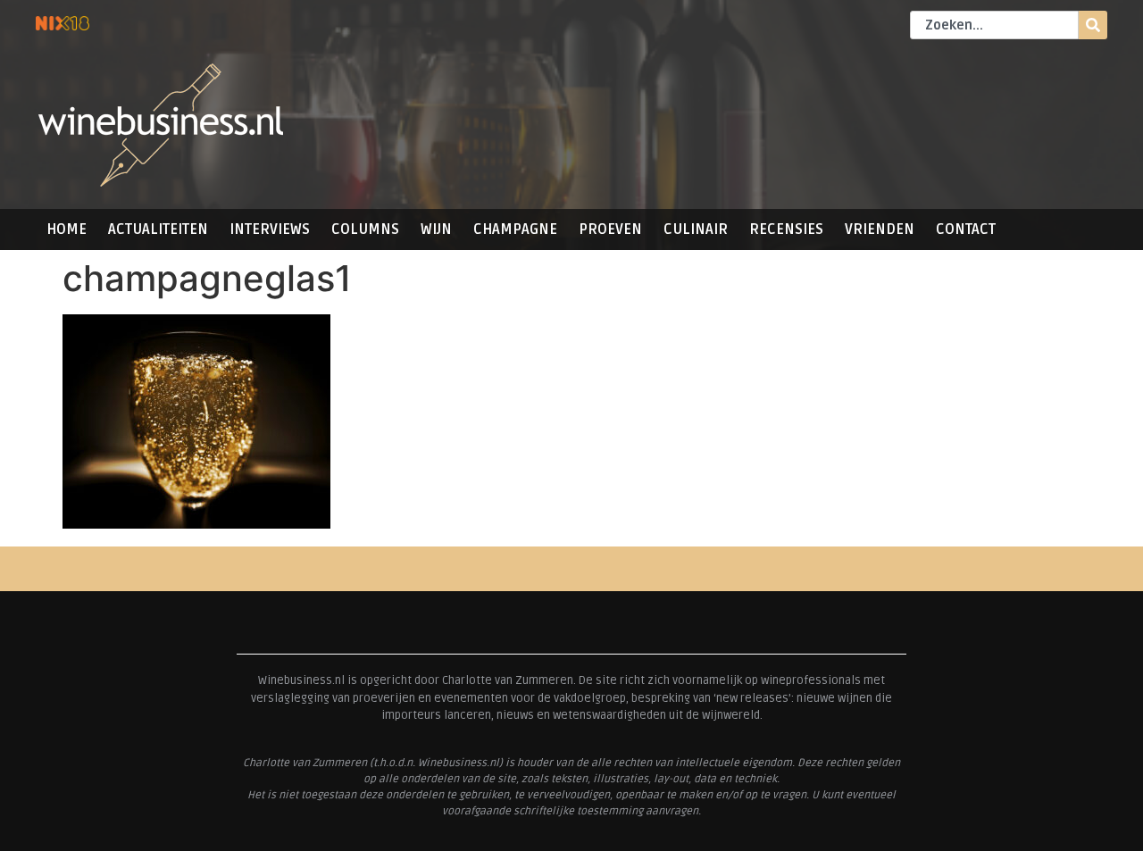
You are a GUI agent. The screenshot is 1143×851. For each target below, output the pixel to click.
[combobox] (994, 25)
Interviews (269, 229)
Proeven (610, 229)
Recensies (786, 229)
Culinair (695, 229)
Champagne (515, 229)
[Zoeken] (1093, 25)
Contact (966, 229)
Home (66, 229)
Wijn (436, 229)
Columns (365, 229)
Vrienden (879, 229)
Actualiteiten (158, 229)
